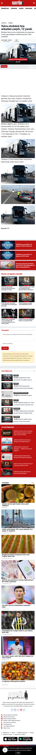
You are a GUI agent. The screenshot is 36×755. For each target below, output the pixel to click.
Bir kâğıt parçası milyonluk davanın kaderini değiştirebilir (23, 412)
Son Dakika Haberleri (9, 726)
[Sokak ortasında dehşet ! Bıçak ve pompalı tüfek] (27, 313)
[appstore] (10, 739)
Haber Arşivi (6, 728)
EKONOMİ (28, 8)
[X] (15, 710)
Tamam (18, 752)
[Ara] (34, 3)
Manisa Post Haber (20, 734)
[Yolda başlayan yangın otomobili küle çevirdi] (27, 297)
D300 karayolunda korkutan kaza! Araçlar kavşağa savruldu (8, 288)
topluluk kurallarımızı (16, 354)
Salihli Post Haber (7, 734)
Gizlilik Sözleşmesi (22, 732)
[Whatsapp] (24, 710)
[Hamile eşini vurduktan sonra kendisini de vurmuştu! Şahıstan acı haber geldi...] (9, 313)
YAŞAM (16, 375)
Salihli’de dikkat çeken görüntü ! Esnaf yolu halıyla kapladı (22, 420)
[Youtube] (21, 710)
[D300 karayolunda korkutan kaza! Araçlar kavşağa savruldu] (9, 281)
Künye (13, 732)
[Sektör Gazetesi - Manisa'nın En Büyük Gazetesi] (18, 3)
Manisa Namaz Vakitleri (9, 718)
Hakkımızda (6, 732)
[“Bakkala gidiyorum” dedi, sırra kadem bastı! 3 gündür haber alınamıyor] (27, 281)
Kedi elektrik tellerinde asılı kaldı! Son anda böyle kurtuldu (9, 305)
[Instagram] (18, 710)
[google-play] (25, 739)
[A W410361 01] (18, 113)
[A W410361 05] (18, 215)
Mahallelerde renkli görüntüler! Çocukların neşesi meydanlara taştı (22, 379)
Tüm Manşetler (7, 724)
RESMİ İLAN (5, 8)
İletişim (32, 732)
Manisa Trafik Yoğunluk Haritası (11, 720)
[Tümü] (34, 371)
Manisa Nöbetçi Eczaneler (10, 715)
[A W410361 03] (18, 194)
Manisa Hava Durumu (9, 716)
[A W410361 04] (18, 174)
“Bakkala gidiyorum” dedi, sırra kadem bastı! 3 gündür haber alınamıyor (27, 288)
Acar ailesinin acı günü (23, 395)
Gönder (5, 348)
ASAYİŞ (21, 8)
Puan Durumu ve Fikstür (9, 722)
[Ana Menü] (2, 3)
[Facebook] (12, 710)
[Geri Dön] (5, 749)
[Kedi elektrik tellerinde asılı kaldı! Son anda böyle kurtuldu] (9, 297)
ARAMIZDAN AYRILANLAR (21, 393)
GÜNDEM (14, 8)
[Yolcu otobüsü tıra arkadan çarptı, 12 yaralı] (18, 53)
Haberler (3, 23)
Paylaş (5, 66)
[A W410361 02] (18, 148)
